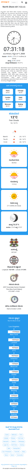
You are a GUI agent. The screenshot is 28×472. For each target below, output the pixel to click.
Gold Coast (20, 438)
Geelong (22, 445)
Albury (23, 451)
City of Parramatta (6, 451)
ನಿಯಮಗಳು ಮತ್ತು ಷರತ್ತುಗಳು (20, 464)
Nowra (6, 455)
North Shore (14, 445)
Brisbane (13, 438)
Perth (21, 434)
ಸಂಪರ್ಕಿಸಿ (11, 464)
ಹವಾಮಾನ (14, 113)
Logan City (6, 445)
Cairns (8, 448)
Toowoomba (20, 455)
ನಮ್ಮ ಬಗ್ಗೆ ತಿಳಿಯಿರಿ (5, 464)
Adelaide (6, 438)
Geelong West (16, 448)
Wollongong (21, 441)
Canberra (13, 441)
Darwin (12, 455)
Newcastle (6, 441)
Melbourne (14, 434)
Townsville (16, 451)
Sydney (7, 434)
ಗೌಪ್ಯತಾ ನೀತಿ (14, 466)
